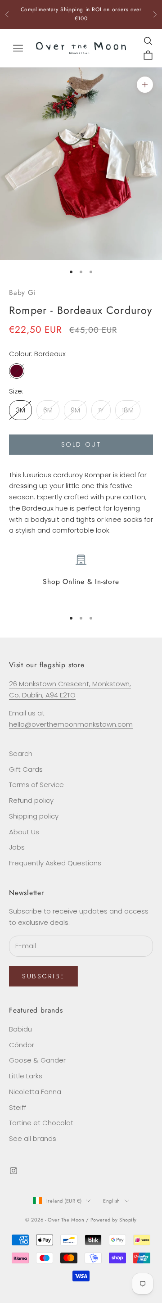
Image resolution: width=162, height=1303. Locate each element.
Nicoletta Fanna (35, 1091)
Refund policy (31, 800)
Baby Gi (22, 292)
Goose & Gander (37, 1060)
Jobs (17, 847)
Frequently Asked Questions (55, 863)
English (111, 1200)
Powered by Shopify (113, 1219)
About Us (24, 832)
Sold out (81, 444)
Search (20, 753)
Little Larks (25, 1076)
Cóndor (21, 1045)
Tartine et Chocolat (41, 1122)
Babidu (20, 1029)
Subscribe (43, 976)
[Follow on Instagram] (13, 1170)
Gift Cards (26, 769)
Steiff (17, 1107)
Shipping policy (33, 816)
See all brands (32, 1138)
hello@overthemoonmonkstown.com (71, 724)
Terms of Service (36, 784)
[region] (81, 578)
